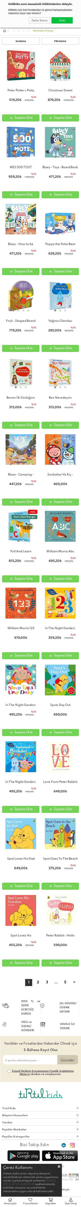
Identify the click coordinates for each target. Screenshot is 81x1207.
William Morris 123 (20, 628)
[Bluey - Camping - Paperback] (20, 449)
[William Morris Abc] (60, 526)
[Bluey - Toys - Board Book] (60, 142)
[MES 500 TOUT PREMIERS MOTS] (20, 142)
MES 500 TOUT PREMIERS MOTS (21, 168)
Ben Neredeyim (60, 397)
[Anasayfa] (8, 31)
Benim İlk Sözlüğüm (21, 397)
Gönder (67, 1060)
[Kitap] (13, 31)
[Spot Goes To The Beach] (60, 833)
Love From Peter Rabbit (60, 782)
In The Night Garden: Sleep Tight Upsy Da (20, 706)
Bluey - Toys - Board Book (60, 167)
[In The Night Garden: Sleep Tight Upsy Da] (20, 680)
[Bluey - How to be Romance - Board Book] (20, 219)
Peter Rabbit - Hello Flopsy (60, 936)
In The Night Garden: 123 (60, 629)
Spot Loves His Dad (21, 858)
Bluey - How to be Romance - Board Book (21, 245)
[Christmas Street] (60, 65)
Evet (62, 20)
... (56, 982)
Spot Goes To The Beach (60, 858)
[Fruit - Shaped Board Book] (20, 295)
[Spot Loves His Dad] (20, 833)
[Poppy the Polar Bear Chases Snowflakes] (60, 219)
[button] (55, 80)
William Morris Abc (60, 551)
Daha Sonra (39, 20)
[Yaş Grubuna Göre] (18, 31)
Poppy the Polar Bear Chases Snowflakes (60, 245)
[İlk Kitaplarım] (28, 31)
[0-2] (23, 31)
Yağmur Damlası (60, 321)
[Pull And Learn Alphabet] (20, 526)
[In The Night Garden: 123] (60, 603)
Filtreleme (60, 42)
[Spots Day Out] (60, 680)
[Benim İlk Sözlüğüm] (20, 372)
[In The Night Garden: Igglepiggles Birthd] (20, 756)
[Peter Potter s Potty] (20, 65)
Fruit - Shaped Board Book (21, 322)
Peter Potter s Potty (20, 90)
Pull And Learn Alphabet (20, 552)
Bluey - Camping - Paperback (21, 475)
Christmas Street (60, 90)
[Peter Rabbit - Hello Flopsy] (60, 910)
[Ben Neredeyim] (60, 372)
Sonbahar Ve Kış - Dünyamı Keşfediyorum (60, 475)
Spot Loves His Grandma (20, 936)
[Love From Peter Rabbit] (60, 756)
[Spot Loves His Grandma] (20, 910)
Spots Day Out (60, 705)
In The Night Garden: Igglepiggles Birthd (20, 783)
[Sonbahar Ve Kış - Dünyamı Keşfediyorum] (60, 449)
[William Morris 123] (20, 603)
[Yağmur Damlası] (60, 295)
